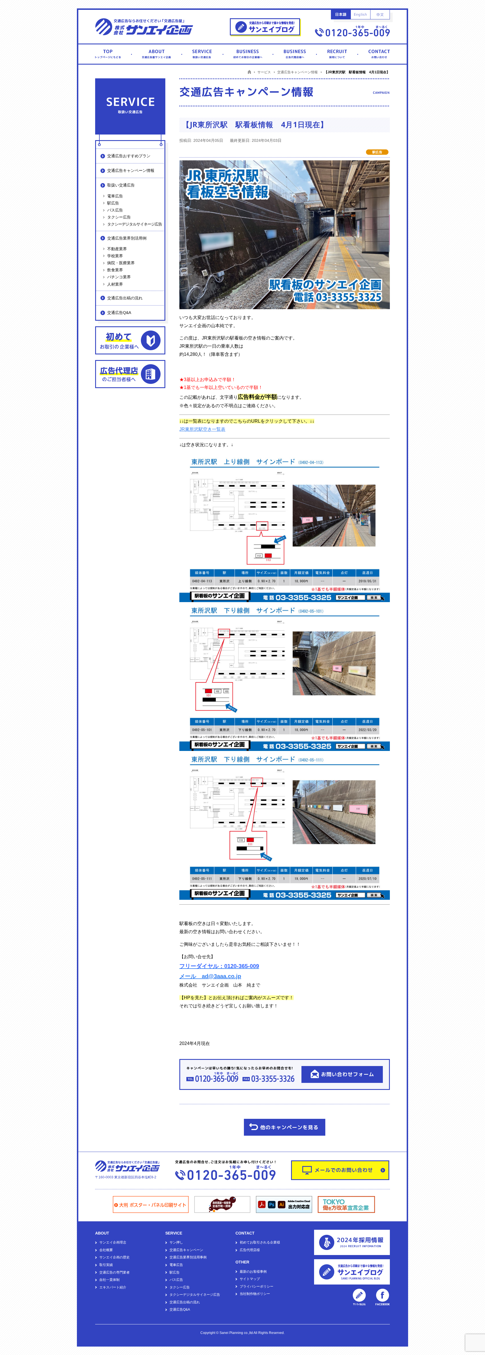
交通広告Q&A (119, 312)
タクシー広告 (119, 217)
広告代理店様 (250, 1250)
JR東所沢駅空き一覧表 (202, 429)
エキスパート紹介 (112, 1287)
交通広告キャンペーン (186, 1250)
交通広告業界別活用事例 (188, 1257)
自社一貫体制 (109, 1280)
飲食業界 (115, 270)
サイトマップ (250, 1279)
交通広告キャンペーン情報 (130, 170)
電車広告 (115, 196)
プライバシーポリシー (256, 1286)
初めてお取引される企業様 (260, 1242)
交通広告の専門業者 (114, 1272)
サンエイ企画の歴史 (114, 1257)
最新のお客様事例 (253, 1272)
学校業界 (115, 256)
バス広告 (115, 210)
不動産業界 (117, 249)
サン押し (176, 1242)
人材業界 (115, 284)
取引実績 (106, 1265)
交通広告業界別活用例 (127, 238)
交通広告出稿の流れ (125, 298)
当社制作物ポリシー (255, 1294)
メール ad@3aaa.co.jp (210, 976)
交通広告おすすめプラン (128, 156)
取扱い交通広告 (121, 185)
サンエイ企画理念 (112, 1242)
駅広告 (113, 203)
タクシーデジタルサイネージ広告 (134, 224)
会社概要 (106, 1250)
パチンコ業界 (119, 277)
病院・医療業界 (121, 263)
